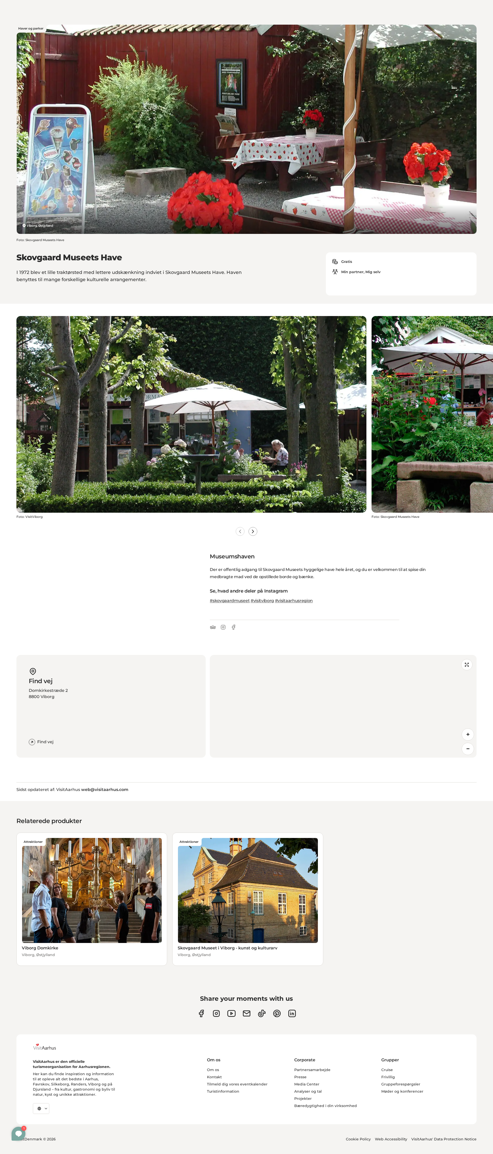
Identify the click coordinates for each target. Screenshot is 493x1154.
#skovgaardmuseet (230, 600)
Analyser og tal (308, 1091)
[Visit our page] (216, 1013)
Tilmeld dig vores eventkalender (237, 1084)
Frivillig (388, 1077)
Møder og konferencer (402, 1091)
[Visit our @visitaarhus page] (261, 1013)
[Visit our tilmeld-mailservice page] (246, 1013)
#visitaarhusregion (294, 600)
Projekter (303, 1098)
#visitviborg (262, 600)
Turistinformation (223, 1091)
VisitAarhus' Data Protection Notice (444, 1139)
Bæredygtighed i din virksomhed (325, 1105)
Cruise (387, 1069)
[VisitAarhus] (48, 1047)
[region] (343, 706)
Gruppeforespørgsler (400, 1084)
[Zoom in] (468, 734)
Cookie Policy (358, 1139)
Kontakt (214, 1077)
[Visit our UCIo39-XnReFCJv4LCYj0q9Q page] (231, 1013)
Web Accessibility (391, 1139)
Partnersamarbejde (312, 1069)
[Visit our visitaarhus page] (201, 1013)
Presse (300, 1077)
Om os (213, 1069)
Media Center (306, 1084)
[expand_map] (466, 664)
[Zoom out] (468, 749)
